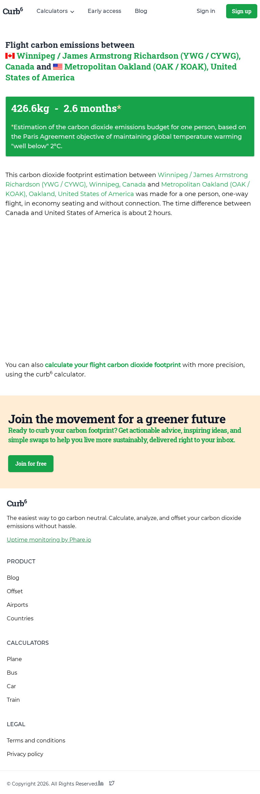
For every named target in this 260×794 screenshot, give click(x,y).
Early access (104, 11)
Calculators (28, 643)
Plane (14, 659)
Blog (141, 11)
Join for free (30, 463)
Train (13, 700)
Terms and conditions (36, 740)
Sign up (242, 11)
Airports (17, 605)
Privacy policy (25, 754)
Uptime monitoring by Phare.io (49, 540)
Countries (20, 618)
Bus (12, 673)
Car (11, 686)
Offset (15, 591)
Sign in (206, 11)
